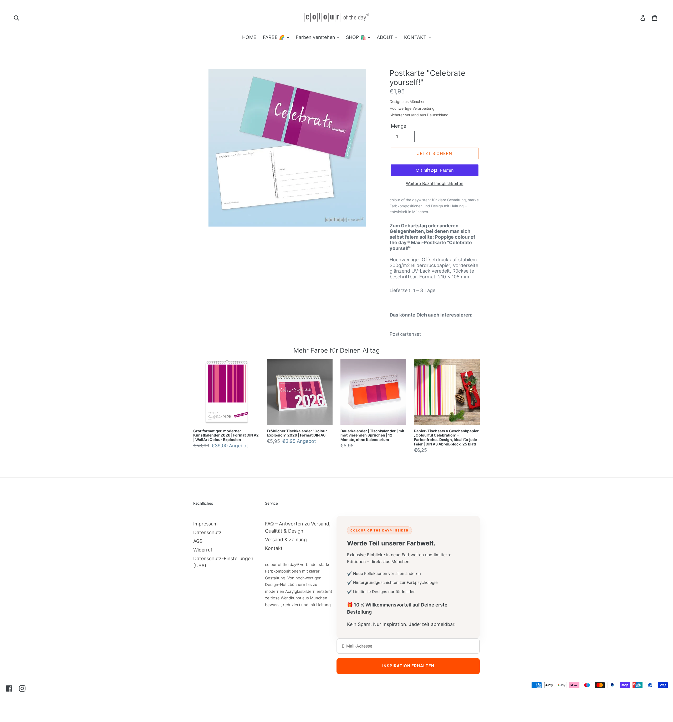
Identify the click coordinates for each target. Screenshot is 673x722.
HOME (249, 37)
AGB (198, 541)
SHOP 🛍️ (356, 37)
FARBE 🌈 (274, 37)
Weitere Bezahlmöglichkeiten (434, 183)
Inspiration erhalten (408, 665)
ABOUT (386, 37)
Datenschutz (207, 532)
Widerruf (202, 550)
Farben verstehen (316, 37)
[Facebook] (9, 688)
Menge (398, 126)
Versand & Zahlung (286, 539)
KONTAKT (416, 37)
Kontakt (274, 548)
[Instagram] (22, 688)
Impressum (205, 524)
